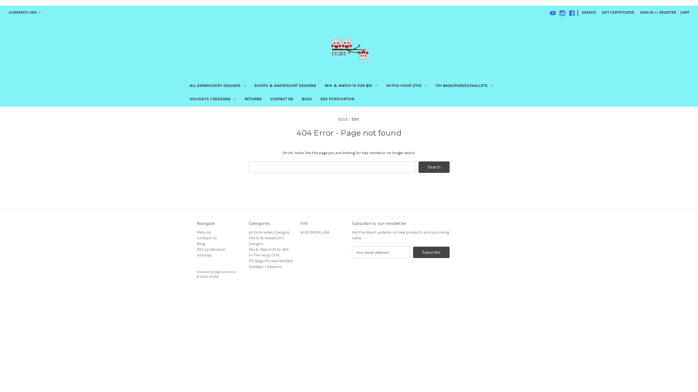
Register (667, 12)
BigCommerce (225, 272)
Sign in (646, 12)
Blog (307, 98)
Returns (253, 98)
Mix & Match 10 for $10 (348, 85)
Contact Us (281, 98)
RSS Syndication (337, 98)
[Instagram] (562, 13)
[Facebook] (572, 13)
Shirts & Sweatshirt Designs (285, 85)
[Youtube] (553, 13)
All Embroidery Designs (215, 85)
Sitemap (204, 255)
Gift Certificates (618, 12)
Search (589, 12)
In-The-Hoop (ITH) (404, 85)
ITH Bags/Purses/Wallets (461, 85)
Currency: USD (23, 12)
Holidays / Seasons (210, 98)
